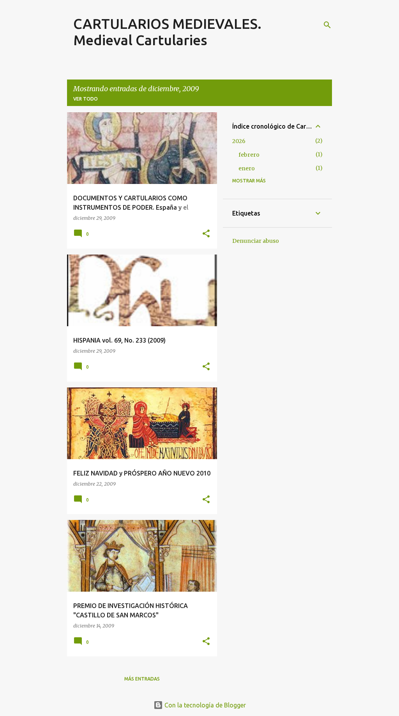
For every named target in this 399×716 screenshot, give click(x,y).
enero (246, 168)
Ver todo (85, 98)
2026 (238, 141)
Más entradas (142, 678)
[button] (206, 234)
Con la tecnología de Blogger (204, 705)
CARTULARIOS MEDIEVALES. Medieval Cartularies (167, 32)
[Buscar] (327, 25)
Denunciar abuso (255, 240)
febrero (249, 154)
